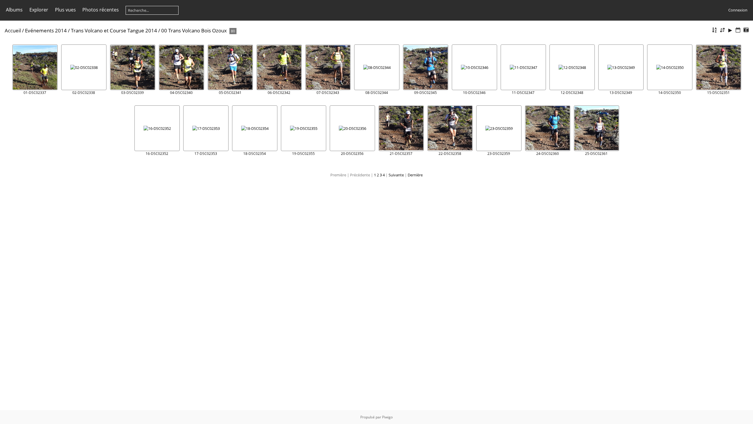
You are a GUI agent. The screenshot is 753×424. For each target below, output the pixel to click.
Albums (14, 9)
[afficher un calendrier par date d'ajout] (738, 30)
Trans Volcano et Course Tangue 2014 (114, 30)
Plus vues (65, 9)
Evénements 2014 (46, 30)
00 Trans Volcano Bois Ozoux (194, 30)
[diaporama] (730, 30)
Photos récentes (100, 9)
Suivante (396, 175)
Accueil (13, 30)
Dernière (415, 175)
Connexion (737, 10)
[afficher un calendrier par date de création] (745, 30)
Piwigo (387, 417)
